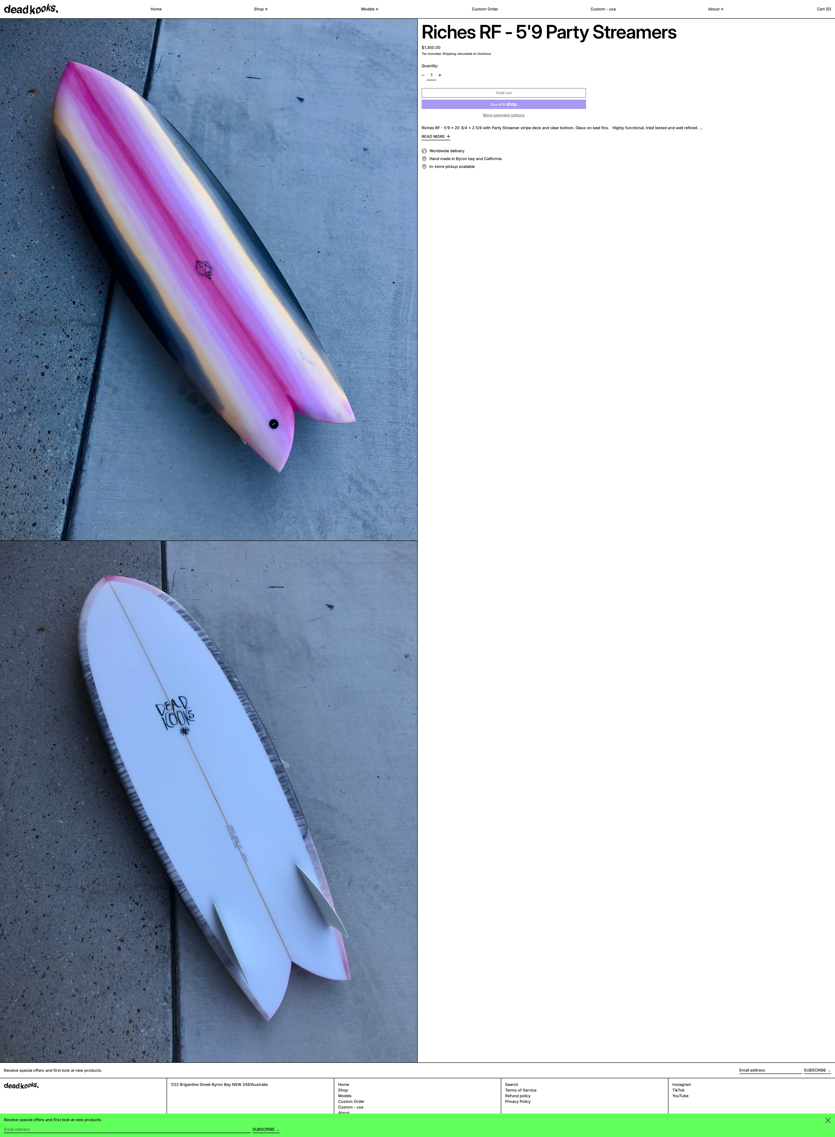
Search (511, 1084)
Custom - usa (350, 1107)
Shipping (449, 53)
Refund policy (518, 1096)
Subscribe (815, 1070)
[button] (824, 9)
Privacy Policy (518, 1101)
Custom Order (351, 1101)
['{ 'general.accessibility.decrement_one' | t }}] (423, 75)
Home (343, 1084)
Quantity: (430, 66)
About (343, 1112)
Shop (343, 1090)
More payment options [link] (504, 115)
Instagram (681, 1084)
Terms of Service (520, 1090)
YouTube (680, 1096)
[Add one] (439, 75)
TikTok (678, 1090)
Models (345, 1096)
